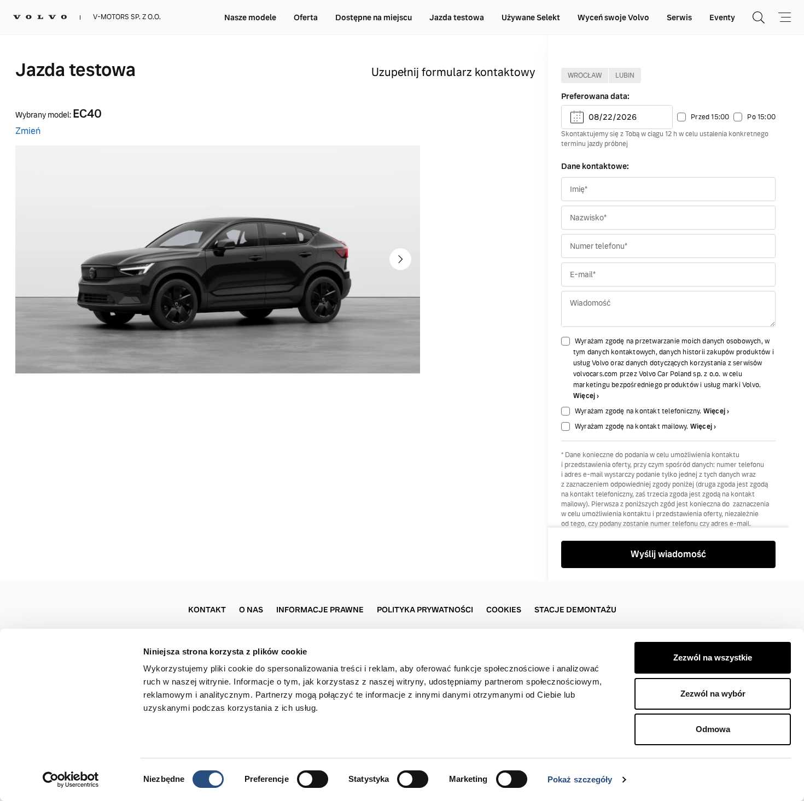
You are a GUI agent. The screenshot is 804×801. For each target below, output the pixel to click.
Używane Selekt (531, 17)
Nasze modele (250, 17)
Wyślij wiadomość (668, 554)
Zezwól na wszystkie (712, 657)
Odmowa (713, 729)
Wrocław (585, 75)
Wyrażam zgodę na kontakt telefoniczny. (639, 411)
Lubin (624, 75)
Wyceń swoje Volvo (613, 17)
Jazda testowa (456, 17)
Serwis (679, 17)
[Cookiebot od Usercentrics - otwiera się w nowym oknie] (71, 779)
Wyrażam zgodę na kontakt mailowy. (632, 426)
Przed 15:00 (710, 117)
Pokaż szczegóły (580, 779)
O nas (251, 610)
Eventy (722, 17)
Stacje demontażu (575, 610)
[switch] (312, 779)
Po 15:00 (761, 117)
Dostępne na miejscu (373, 17)
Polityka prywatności (425, 610)
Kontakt (207, 610)
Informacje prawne (320, 610)
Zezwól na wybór (712, 693)
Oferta (306, 17)
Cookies (503, 610)
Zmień (27, 131)
